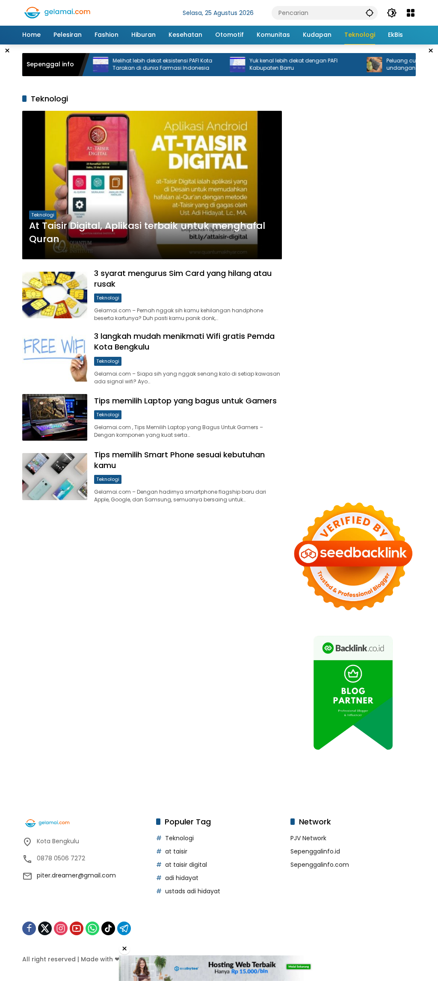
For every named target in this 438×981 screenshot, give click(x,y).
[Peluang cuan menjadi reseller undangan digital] (355, 64)
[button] (369, 13)
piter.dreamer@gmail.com (76, 875)
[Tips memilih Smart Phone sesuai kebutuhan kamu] (54, 476)
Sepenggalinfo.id (315, 851)
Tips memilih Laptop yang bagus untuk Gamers (185, 400)
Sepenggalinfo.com (319, 864)
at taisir (176, 851)
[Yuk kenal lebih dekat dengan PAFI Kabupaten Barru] (218, 64)
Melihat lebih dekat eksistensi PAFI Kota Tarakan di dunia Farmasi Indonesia (143, 64)
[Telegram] (124, 928)
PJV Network (308, 838)
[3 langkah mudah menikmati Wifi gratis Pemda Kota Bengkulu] (54, 358)
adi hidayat (181, 878)
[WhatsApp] (92, 928)
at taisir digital (186, 864)
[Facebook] (29, 928)
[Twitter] (45, 928)
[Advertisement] (353, 164)
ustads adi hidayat (192, 891)
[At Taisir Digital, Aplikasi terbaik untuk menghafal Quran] (152, 185)
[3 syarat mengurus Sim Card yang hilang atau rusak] (54, 295)
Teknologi (42, 214)
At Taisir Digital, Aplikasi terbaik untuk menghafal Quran (147, 232)
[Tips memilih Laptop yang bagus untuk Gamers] (54, 417)
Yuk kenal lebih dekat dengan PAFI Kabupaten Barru (274, 64)
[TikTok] (108, 928)
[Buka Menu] (410, 13)
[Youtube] (76, 928)
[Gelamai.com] (65, 12)
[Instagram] (61, 928)
